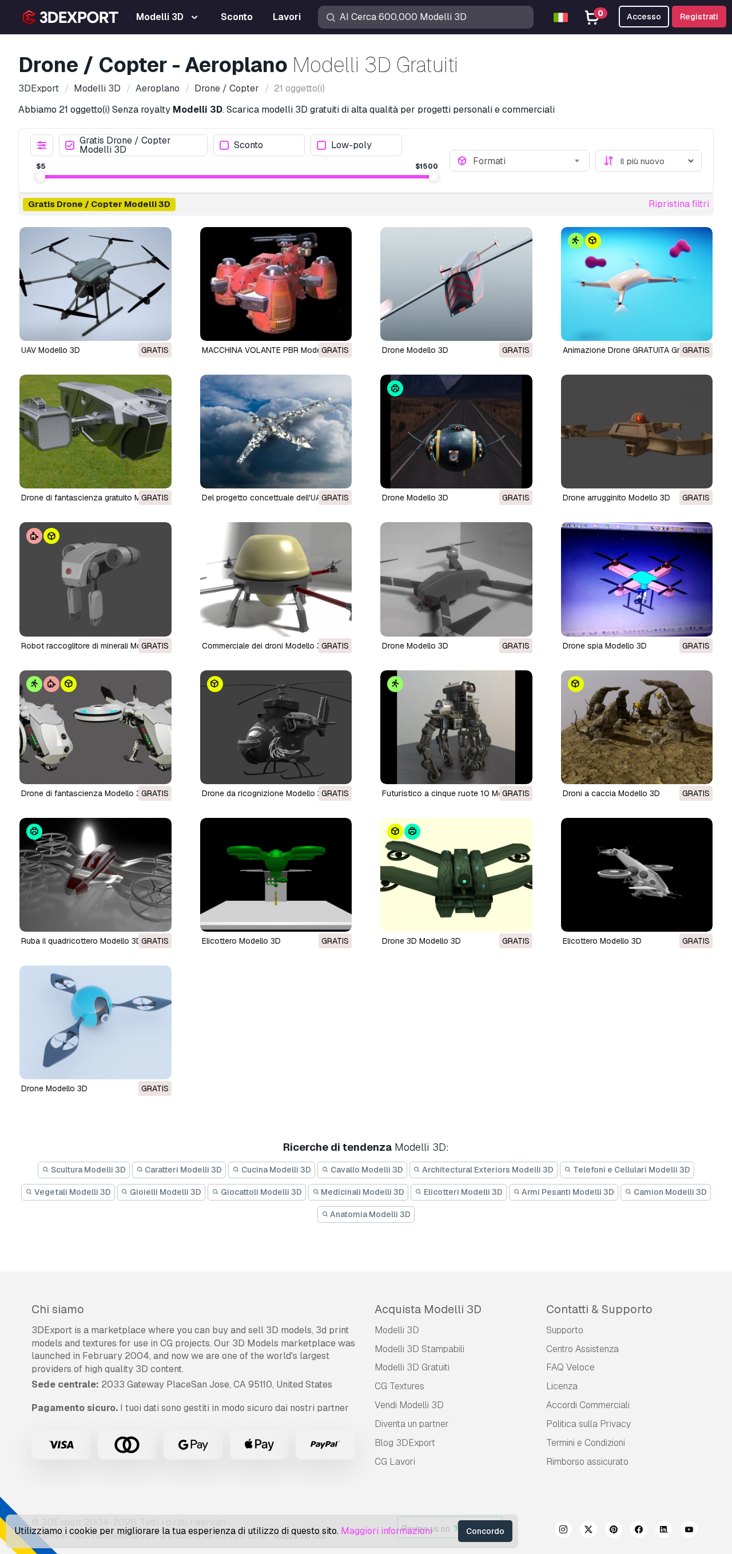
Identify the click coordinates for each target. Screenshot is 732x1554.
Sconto (248, 145)
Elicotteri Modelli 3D (462, 1192)
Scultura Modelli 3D (87, 1169)
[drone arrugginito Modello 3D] (637, 431)
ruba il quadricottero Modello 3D (81, 941)
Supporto (564, 1330)
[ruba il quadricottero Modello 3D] (95, 875)
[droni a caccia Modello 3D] (637, 727)
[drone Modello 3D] (456, 579)
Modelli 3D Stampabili (419, 1349)
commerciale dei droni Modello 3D (264, 646)
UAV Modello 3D (50, 350)
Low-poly (351, 145)
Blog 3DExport (405, 1443)
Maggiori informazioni (386, 1531)
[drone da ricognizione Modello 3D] (276, 727)
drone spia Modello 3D (605, 646)
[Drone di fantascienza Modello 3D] (95, 727)
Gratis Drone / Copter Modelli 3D (125, 145)
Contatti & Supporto (599, 1309)
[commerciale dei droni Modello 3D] (276, 579)
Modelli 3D (397, 1330)
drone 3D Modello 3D (421, 941)
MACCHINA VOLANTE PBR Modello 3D (272, 350)
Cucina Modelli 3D (275, 1169)
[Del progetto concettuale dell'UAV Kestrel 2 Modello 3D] (276, 431)
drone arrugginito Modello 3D (616, 497)
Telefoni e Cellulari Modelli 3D (630, 1169)
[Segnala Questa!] (155, 325)
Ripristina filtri (679, 204)
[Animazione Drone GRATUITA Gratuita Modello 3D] (637, 284)
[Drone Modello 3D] (456, 284)
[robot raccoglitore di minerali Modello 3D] (95, 579)
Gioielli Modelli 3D (164, 1192)
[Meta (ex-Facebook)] (638, 1531)
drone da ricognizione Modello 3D (265, 793)
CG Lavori (395, 1462)
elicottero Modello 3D (241, 941)
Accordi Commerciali (588, 1405)
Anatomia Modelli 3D (369, 1214)
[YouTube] (689, 1531)
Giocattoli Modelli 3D (260, 1192)
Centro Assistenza (582, 1349)
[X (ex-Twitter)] (588, 1531)
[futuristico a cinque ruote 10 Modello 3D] (456, 727)
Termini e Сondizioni (585, 1443)
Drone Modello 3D (415, 350)
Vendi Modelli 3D (409, 1405)
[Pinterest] (613, 1531)
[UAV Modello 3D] (95, 284)
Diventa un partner (412, 1424)
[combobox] (528, 160)
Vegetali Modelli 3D (72, 1192)
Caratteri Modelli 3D (182, 1169)
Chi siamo (57, 1309)
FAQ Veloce (570, 1367)
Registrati (699, 16)
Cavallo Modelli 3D (366, 1169)
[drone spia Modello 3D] (637, 579)
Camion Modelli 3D (669, 1192)
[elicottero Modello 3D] (276, 875)
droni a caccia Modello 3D (611, 793)
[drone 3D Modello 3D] (456, 875)
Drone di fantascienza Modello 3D (83, 793)
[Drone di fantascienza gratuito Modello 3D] (95, 431)
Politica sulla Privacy (588, 1424)
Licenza (562, 1386)
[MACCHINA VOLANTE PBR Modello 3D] (276, 284)
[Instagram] (563, 1531)
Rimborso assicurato (587, 1462)
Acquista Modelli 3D (428, 1309)
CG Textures (399, 1386)
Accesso (644, 16)
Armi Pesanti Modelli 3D (567, 1192)
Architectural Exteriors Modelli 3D (487, 1169)
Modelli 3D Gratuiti (412, 1367)
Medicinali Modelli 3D (361, 1192)
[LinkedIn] (664, 1531)
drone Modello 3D (415, 646)
